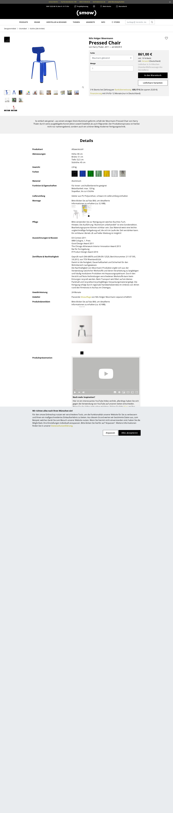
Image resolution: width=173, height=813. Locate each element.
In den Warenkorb (152, 75)
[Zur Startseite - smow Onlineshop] (86, 13)
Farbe (92, 53)
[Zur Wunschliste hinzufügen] (166, 38)
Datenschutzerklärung (61, 426)
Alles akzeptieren (129, 433)
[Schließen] (170, 2)
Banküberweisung (123, 89)
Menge (93, 63)
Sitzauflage (86, 297)
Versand (145, 61)
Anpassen (110, 433)
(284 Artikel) (37, 28)
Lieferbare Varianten (153, 83)
